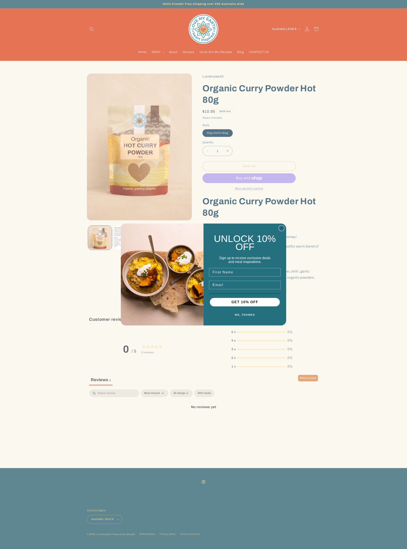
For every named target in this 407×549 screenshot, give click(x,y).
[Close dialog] (281, 228)
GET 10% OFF (244, 302)
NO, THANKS (245, 314)
